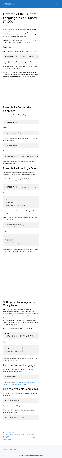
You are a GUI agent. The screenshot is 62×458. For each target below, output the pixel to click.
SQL (6, 431)
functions (7, 432)
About (5, 449)
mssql (15, 432)
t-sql (19, 432)
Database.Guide (10, 4)
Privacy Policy (12, 449)
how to (12, 432)
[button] (57, 4)
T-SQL (28, 40)
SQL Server (8, 29)
